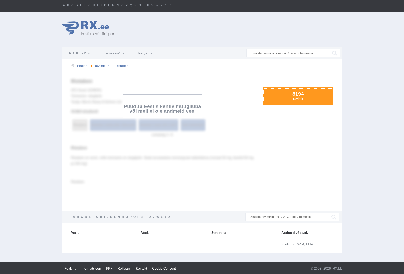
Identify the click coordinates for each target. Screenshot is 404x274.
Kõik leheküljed (193, 125)
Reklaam (124, 268)
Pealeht (70, 268)
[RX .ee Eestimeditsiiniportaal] (93, 28)
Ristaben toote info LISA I (158, 125)
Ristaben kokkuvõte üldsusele (113, 125)
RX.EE (337, 268)
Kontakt (141, 268)
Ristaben (80, 125)
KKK (109, 268)
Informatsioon (91, 268)
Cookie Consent (164, 268)
